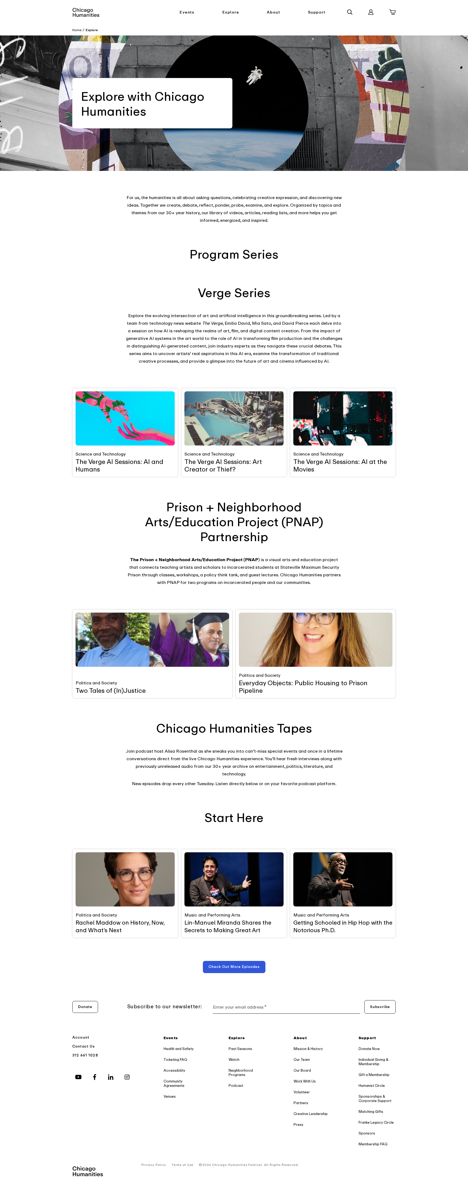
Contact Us (83, 1046)
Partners (301, 1103)
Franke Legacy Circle (376, 1122)
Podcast (236, 1085)
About (273, 12)
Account (80, 1037)
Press (298, 1124)
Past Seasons (240, 1049)
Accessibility (174, 1070)
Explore (230, 12)
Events (187, 12)
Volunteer (302, 1092)
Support (317, 12)
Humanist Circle (372, 1085)
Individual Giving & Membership (373, 1062)
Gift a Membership (374, 1075)
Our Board (302, 1070)
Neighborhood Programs (241, 1073)
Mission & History (308, 1049)
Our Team (302, 1059)
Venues (170, 1096)
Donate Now (369, 1049)
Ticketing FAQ (175, 1059)
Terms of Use (182, 1164)
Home (77, 30)
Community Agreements (174, 1083)
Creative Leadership (311, 1114)
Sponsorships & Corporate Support (375, 1099)
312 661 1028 (85, 1055)
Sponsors (367, 1133)
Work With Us (305, 1081)
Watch (234, 1059)
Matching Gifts (371, 1111)
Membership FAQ (373, 1144)
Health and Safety (179, 1049)
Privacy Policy (153, 1164)
